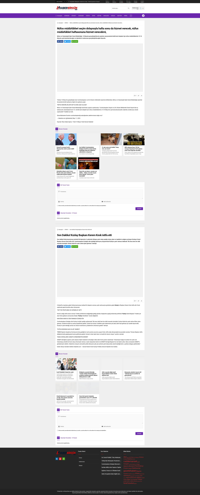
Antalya (125, 459)
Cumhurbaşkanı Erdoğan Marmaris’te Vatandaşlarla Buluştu (82, 1)
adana (128, 457)
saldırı (141, 475)
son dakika (137, 477)
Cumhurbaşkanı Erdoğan (134, 464)
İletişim (80, 465)
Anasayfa (61, 23)
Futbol (130, 468)
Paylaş (61, 41)
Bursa (133, 459)
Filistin (125, 468)
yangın (125, 481)
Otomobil (132, 475)
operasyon (126, 475)
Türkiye (140, 479)
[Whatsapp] (63, 458)
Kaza (137, 473)
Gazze (139, 471)
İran (141, 481)
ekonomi (132, 466)
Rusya (138, 475)
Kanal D (133, 473)
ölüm (128, 481)
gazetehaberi (129, 470)
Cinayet (126, 464)
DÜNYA (66, 23)
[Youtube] (60, 458)
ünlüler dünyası (133, 481)
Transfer (135, 479)
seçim (124, 477)
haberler (125, 473)
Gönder (76, 41)
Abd (124, 457)
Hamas (130, 473)
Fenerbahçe (139, 466)
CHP (138, 462)
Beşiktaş (129, 459)
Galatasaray (136, 468)
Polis (135, 475)
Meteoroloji (142, 473)
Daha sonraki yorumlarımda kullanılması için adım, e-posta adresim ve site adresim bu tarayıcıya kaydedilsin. (82, 205)
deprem (125, 466)
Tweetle (68, 41)
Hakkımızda (82, 461)
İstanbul (131, 483)
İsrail (125, 483)
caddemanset (130, 461)
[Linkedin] (56, 458)
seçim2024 (130, 477)
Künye (80, 457)
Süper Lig (129, 479)
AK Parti (131, 457)
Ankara (141, 457)
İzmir (135, 483)
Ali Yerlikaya (136, 457)
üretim (138, 481)
